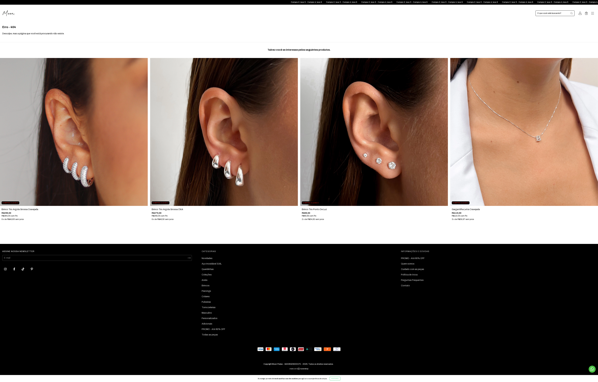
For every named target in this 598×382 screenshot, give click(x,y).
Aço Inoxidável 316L (212, 264)
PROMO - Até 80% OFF (213, 329)
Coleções (207, 275)
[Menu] (592, 13)
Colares (206, 296)
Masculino (207, 313)
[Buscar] (571, 13)
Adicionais (207, 324)
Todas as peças (210, 335)
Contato (405, 285)
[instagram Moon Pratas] (5, 269)
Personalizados (209, 318)
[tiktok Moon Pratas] (23, 269)
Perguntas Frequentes (412, 280)
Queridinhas (208, 269)
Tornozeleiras (209, 307)
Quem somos (407, 264)
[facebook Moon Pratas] (14, 269)
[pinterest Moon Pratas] (32, 269)
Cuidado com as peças (412, 269)
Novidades (207, 258)
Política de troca (409, 275)
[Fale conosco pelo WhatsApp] (592, 369)
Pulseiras (206, 302)
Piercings (206, 291)
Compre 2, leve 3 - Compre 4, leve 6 (168, 2)
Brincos (205, 285)
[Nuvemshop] (299, 369)
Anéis (204, 280)
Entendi (335, 378)
